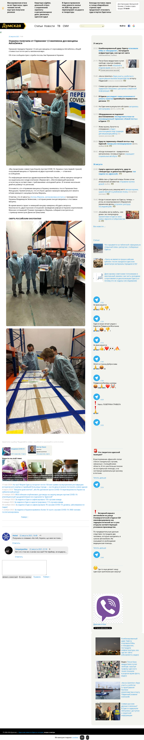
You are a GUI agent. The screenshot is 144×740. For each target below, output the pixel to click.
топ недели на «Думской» (117, 172)
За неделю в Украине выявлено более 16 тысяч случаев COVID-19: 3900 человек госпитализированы (41, 511)
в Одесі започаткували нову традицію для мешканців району (111, 131)
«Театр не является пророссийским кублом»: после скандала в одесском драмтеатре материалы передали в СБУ (120, 261)
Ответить (16, 543)
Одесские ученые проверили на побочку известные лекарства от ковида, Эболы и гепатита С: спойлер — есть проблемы (65, 476)
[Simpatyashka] (9, 554)
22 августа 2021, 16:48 (28, 535)
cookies (75, 737)
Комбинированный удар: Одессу (114, 48)
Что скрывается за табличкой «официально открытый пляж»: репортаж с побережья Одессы (122, 247)
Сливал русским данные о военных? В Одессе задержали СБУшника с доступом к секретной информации (130, 710)
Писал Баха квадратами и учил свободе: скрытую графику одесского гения (111, 63)
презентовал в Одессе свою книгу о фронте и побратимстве (112, 217)
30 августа (97, 164)
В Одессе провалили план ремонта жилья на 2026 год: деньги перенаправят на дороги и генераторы (73, 7)
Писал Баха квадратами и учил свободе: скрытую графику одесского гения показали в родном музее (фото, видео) (130, 669)
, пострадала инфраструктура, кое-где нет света (114, 52)
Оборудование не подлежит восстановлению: (111, 115)
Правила (37, 577)
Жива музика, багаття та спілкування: (109, 128)
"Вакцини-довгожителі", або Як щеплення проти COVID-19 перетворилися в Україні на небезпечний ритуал (43, 490)
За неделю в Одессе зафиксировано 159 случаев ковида (38, 499)
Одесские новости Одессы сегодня (31, 732)
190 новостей (40, 454)
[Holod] (6, 540)
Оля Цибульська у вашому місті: (112, 189)
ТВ (58, 26)
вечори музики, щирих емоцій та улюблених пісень (118, 190)
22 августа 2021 (14, 36)
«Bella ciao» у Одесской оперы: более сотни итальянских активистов (116, 180)
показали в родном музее (110, 66)
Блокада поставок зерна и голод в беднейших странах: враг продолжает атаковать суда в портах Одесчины (100, 7)
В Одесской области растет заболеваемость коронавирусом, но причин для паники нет (15, 477)
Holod (15, 535)
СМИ (66, 26)
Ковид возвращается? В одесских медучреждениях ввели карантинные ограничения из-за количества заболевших (40, 476)
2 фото (48, 454)
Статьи (38, 26)
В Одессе (103, 96)
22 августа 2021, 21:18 (38, 549)
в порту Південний (117, 79)
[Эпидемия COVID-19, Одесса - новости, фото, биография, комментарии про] (6, 455)
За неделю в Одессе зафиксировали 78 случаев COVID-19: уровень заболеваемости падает (43, 506)
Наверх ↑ (24, 517)
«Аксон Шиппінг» (106, 76)
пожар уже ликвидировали (119, 144)
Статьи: (96, 240)
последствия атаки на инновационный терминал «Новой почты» (118, 117)
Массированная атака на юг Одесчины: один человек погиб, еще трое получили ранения (17, 7)
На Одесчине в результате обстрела (114, 106)
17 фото (23, 454)
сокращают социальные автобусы (116, 155)
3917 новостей (15, 454)
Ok (82, 737)
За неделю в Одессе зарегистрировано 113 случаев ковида (38, 502)
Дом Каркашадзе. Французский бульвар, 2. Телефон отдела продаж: (128, 6)
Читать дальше (99, 478)
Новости (49, 26)
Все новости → (99, 226)
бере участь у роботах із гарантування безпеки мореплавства (116, 77)
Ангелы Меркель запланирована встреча (48, 197)
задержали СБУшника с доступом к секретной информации (118, 89)
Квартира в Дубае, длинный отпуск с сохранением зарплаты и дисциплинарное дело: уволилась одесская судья (43, 10)
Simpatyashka (21, 549)
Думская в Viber (99, 624)
